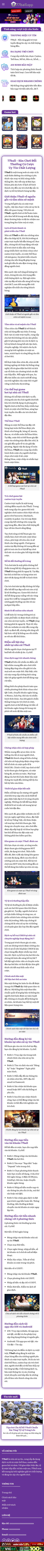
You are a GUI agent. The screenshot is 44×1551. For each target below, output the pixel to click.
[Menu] (3, 4)
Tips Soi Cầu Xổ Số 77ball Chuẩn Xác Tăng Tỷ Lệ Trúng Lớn (22, 1428)
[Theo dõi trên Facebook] (4, 1541)
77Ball (5, 1458)
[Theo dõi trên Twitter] (13, 1541)
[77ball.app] (22, 4)
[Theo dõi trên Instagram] (8, 1541)
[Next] (42, 1420)
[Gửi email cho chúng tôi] (17, 1541)
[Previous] (1, 1420)
